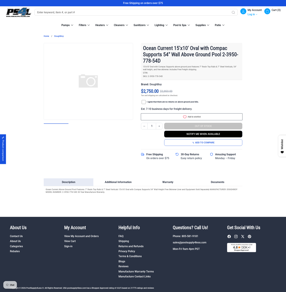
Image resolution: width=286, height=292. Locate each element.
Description (68, 182)
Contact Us (16, 236)
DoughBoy (59, 36)
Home (46, 36)
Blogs (122, 261)
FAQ (121, 236)
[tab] (68, 182)
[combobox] (131, 12)
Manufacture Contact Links (135, 276)
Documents (217, 182)
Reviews (123, 266)
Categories (16, 246)
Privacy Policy (127, 251)
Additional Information (118, 182)
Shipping (124, 241)
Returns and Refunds (131, 246)
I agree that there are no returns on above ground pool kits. (173, 102)
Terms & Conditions (130, 256)
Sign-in (68, 246)
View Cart (70, 241)
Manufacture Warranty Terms (136, 271)
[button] (272, 12)
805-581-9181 (190, 236)
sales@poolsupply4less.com (189, 242)
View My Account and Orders (81, 236)
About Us (15, 241)
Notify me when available (203, 134)
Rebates (15, 251)
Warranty (167, 182)
